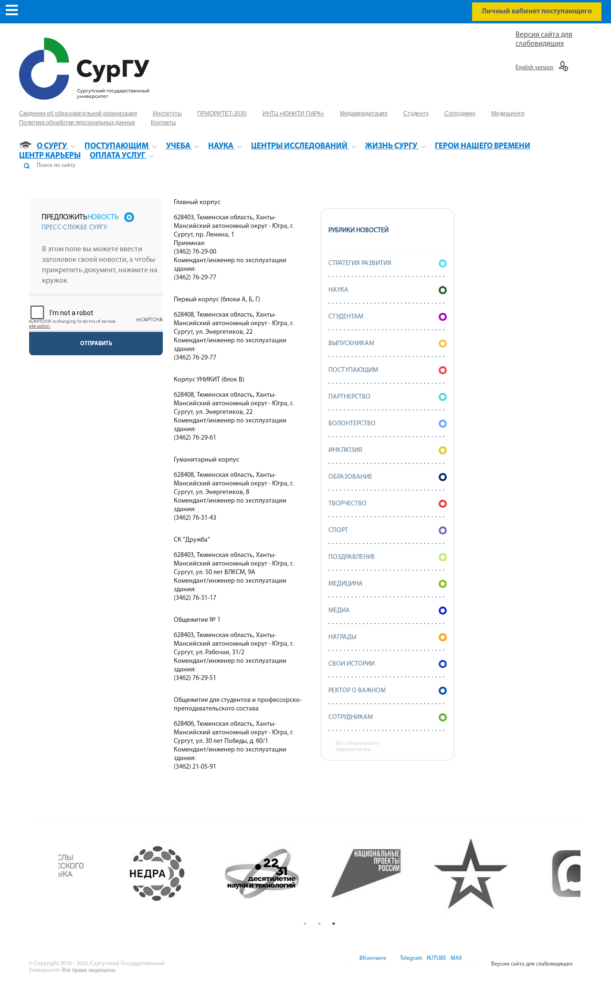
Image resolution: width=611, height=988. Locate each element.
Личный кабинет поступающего (537, 11)
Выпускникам (351, 343)
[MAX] (455, 964)
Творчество (347, 503)
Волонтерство (352, 423)
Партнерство (349, 397)
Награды (342, 637)
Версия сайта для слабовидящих (532, 964)
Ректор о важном (357, 690)
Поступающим (353, 370)
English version (534, 68)
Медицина (345, 583)
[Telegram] (410, 964)
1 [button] (305, 923)
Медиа (339, 610)
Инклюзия (345, 450)
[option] (110, 873)
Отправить (96, 344)
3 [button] (333, 923)
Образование (350, 477)
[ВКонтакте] (372, 964)
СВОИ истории (351, 664)
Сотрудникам (350, 717)
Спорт (338, 530)
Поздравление (351, 557)
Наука (338, 290)
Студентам (345, 316)
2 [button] (319, 923)
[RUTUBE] (436, 964)
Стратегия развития (359, 263)
